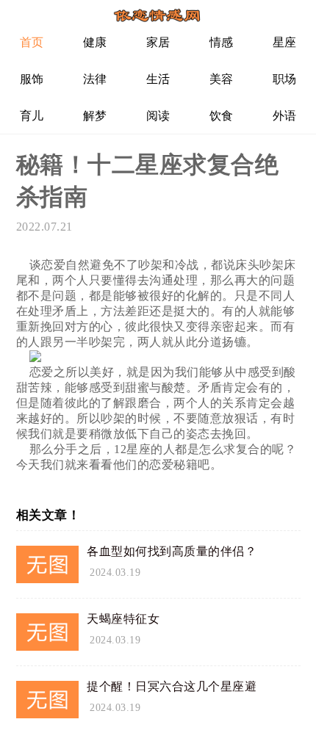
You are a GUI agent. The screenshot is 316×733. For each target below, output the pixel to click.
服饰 (32, 79)
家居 (158, 42)
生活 (158, 79)
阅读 (158, 115)
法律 (95, 79)
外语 (285, 115)
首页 (32, 42)
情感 (221, 42)
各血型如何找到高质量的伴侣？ (171, 551)
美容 (221, 79)
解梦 (95, 115)
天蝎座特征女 (123, 619)
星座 (285, 42)
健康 (95, 42)
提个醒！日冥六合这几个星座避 (171, 686)
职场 (285, 79)
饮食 (221, 115)
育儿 (32, 115)
